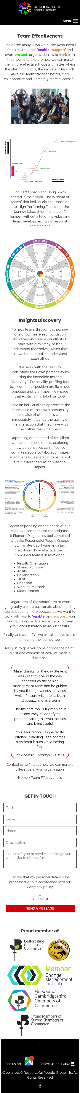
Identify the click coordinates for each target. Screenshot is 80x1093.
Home (23, 778)
